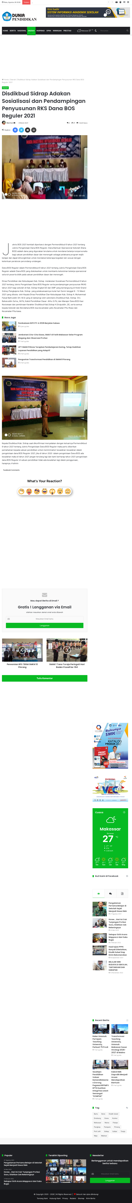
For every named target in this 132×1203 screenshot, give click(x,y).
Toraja (123, 1131)
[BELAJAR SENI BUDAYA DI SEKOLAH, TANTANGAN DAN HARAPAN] (100, 965)
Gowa (106, 1118)
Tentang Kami (42, 1198)
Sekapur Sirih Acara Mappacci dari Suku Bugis (118, 937)
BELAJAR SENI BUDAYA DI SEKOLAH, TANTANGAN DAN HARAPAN (118, 966)
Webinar (104, 1136)
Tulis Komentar (45, 678)
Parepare (107, 1127)
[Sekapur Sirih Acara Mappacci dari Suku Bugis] (100, 938)
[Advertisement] (44, 56)
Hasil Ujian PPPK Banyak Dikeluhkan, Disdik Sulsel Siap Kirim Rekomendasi (118, 951)
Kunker (114, 1118)
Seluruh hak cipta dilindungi (87, 1194)
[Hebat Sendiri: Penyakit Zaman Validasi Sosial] (79, 1163)
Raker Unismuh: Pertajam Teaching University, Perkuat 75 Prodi (100, 1041)
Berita (13, 31)
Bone (103, 1114)
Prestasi (67, 31)
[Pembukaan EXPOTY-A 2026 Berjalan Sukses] (9, 326)
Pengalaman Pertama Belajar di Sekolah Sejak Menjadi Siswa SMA (118, 907)
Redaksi (73, 1198)
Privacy (65, 1198)
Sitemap (81, 1198)
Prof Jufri (97, 1131)
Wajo (95, 1136)
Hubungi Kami (55, 1198)
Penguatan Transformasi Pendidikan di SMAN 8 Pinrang (44, 359)
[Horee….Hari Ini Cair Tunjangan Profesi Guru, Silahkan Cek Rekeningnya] (100, 923)
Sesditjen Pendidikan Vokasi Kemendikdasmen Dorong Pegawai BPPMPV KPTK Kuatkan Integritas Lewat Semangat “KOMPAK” (101, 1084)
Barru (96, 1114)
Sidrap (106, 1131)
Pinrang (117, 1127)
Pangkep (97, 1127)
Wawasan (57, 31)
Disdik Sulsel (113, 1114)
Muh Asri (10, 123)
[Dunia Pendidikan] (19, 16)
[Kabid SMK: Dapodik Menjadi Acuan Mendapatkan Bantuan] (119, 1064)
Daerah (31, 31)
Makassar (97, 1123)
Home (5, 31)
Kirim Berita (90, 1198)
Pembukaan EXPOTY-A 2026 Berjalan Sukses (39, 323)
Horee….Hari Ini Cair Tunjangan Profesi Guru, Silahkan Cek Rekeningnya (118, 923)
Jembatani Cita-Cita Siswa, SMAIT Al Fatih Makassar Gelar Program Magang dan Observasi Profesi (71, 2)
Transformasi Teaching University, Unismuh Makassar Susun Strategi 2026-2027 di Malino (119, 1044)
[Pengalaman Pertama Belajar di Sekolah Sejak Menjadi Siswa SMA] (100, 909)
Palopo (115, 1123)
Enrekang (97, 1118)
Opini (48, 31)
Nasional (22, 31)
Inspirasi (40, 31)
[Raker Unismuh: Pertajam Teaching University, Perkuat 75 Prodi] (101, 1029)
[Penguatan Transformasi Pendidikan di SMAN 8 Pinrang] (9, 362)
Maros (107, 1123)
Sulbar (114, 1131)
